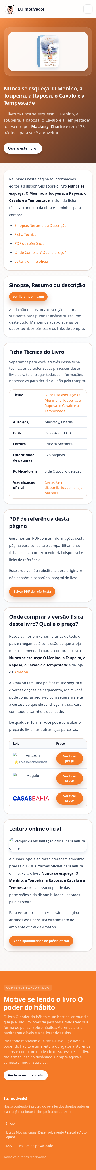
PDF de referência (30, 243)
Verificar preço (69, 758)
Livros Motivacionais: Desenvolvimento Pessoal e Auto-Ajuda (47, 1134)
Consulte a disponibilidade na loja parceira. (64, 487)
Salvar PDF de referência (32, 591)
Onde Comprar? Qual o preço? (40, 252)
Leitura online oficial (32, 261)
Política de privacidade (36, 1146)
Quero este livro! (23, 148)
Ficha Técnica (26, 234)
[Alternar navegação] (87, 8)
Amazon (21, 672)
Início (10, 1123)
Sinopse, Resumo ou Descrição (41, 225)
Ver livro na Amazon (28, 296)
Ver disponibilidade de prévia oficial (41, 941)
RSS (9, 1146)
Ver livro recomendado (25, 1075)
